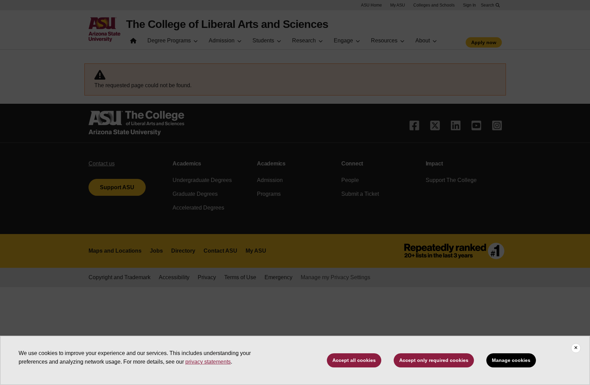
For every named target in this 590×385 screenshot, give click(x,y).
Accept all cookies (354, 360)
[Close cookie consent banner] (576, 348)
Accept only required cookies (433, 360)
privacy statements (208, 362)
